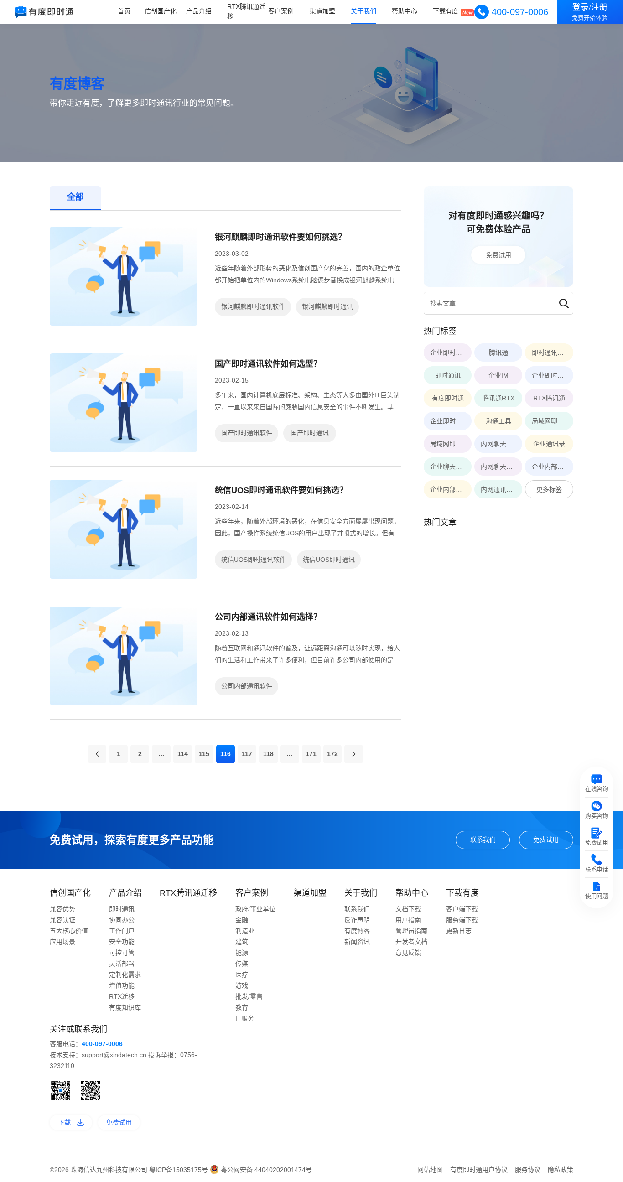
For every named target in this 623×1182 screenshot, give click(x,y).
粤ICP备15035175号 (179, 1169)
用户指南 (408, 919)
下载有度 (445, 11)
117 (247, 753)
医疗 (241, 974)
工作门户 (122, 930)
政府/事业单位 (255, 908)
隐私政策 (560, 1169)
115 (204, 753)
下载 (64, 1122)
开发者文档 (411, 941)
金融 (241, 919)
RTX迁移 (122, 996)
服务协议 (527, 1169)
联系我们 (483, 839)
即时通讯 (122, 908)
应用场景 (62, 941)
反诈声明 (357, 919)
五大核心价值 (69, 930)
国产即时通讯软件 (246, 432)
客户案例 (281, 11)
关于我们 (363, 11)
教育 (241, 1007)
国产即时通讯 (310, 432)
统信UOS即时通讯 (329, 559)
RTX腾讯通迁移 (246, 11)
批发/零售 (249, 996)
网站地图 (430, 1169)
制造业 (244, 930)
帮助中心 (404, 11)
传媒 (241, 963)
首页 (124, 11)
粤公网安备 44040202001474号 (265, 1169)
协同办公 (122, 919)
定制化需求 (125, 974)
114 (182, 753)
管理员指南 (411, 930)
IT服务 (244, 1018)
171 (311, 753)
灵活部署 (122, 963)
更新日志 (459, 930)
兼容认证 (62, 919)
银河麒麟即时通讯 (327, 306)
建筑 (241, 941)
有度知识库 (125, 1007)
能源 (241, 952)
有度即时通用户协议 (479, 1169)
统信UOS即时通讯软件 (253, 559)
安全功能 (122, 941)
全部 (75, 197)
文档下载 (408, 908)
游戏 (241, 985)
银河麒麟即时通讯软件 (253, 306)
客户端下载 (462, 908)
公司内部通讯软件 (246, 686)
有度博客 (357, 930)
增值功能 (122, 985)
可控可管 (122, 952)
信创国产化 (161, 11)
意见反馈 (408, 952)
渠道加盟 (322, 11)
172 (332, 753)
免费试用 (498, 255)
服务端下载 (462, 919)
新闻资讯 (357, 941)
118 (268, 753)
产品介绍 (199, 11)
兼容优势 (62, 908)
